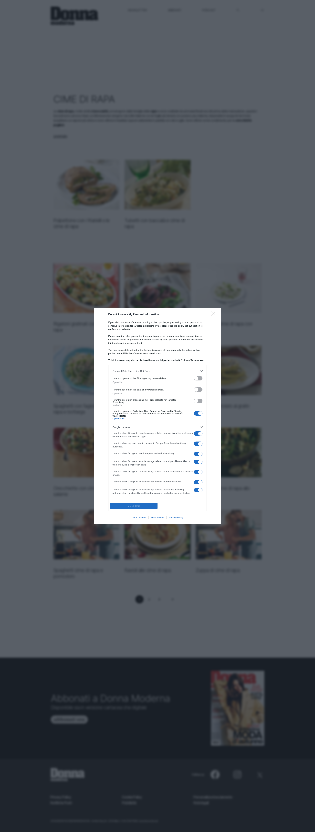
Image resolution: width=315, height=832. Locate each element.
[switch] (198, 378)
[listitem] (157, 371)
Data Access (157, 517)
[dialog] (157, 416)
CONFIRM (134, 506)
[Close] (214, 314)
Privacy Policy (176, 517)
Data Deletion (139, 517)
